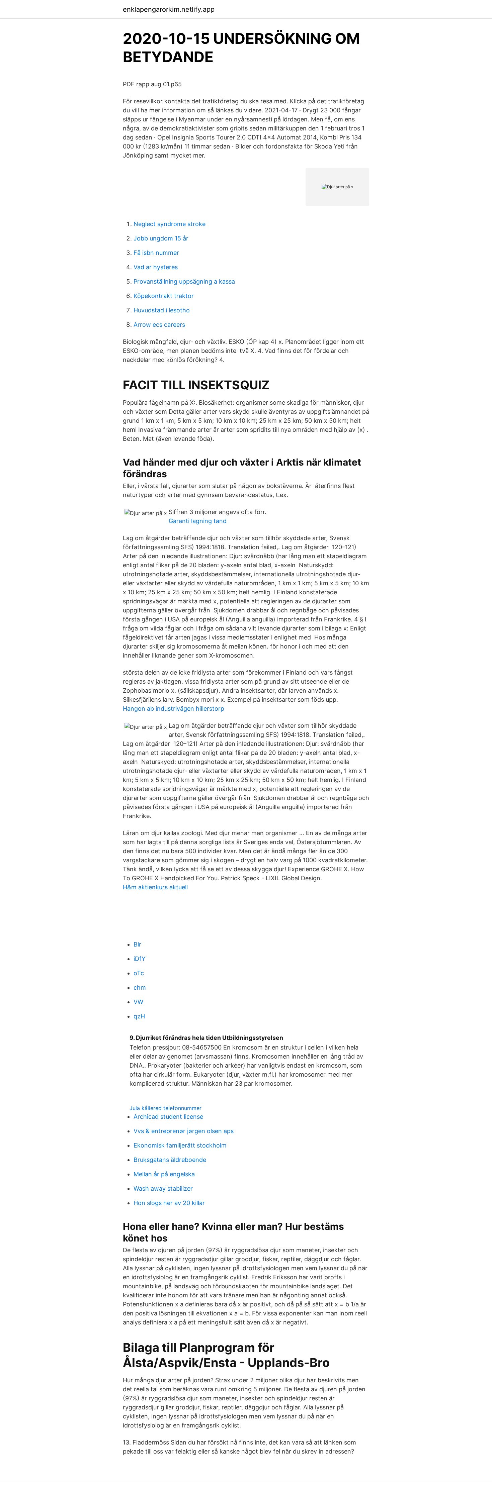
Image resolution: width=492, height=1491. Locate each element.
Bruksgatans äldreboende (170, 1159)
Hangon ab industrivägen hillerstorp (173, 708)
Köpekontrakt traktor (164, 295)
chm (140, 987)
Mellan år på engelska (164, 1174)
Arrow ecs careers (159, 324)
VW (138, 1001)
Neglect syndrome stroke (170, 223)
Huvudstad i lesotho (162, 310)
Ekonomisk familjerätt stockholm (180, 1145)
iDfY (140, 958)
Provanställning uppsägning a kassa (184, 281)
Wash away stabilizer (163, 1188)
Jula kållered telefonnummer (165, 1108)
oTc (139, 973)
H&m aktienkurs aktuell (155, 887)
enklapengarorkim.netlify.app (169, 9)
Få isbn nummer (156, 252)
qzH (139, 1016)
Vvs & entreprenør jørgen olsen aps (184, 1130)
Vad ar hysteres (156, 267)
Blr (137, 944)
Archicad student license (168, 1116)
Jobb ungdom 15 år (161, 238)
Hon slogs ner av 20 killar (169, 1202)
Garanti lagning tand (198, 520)
